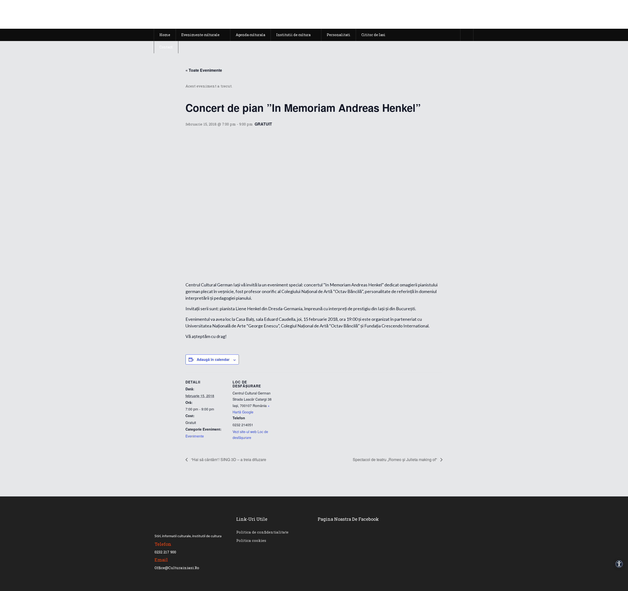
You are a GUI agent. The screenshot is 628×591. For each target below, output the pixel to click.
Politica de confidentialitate (262, 532)
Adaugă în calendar (213, 359)
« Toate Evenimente (203, 70)
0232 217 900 (165, 551)
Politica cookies (251, 540)
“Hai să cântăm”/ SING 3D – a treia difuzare (228, 459)
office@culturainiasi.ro (177, 567)
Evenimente (194, 436)
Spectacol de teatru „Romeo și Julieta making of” (395, 459)
